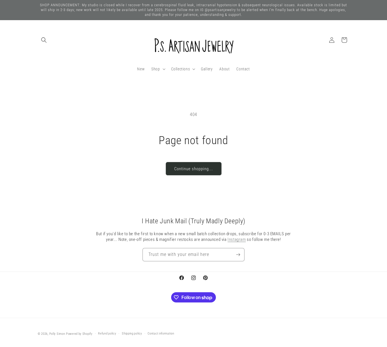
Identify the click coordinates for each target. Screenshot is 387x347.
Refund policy (107, 333)
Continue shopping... (193, 168)
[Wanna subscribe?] (238, 254)
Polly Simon (57, 334)
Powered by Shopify (79, 334)
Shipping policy (132, 333)
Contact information (161, 333)
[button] (44, 40)
